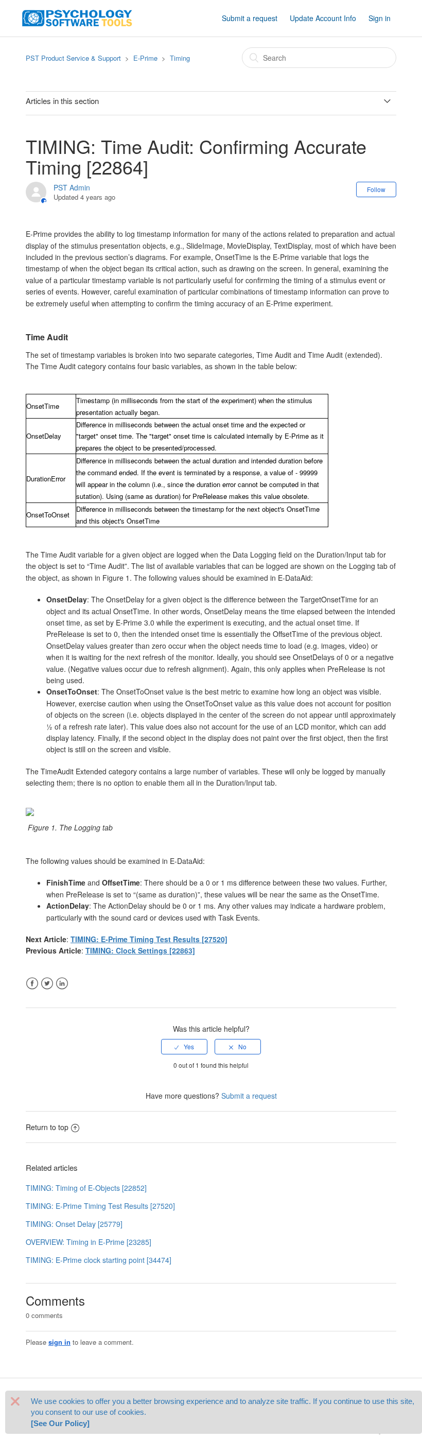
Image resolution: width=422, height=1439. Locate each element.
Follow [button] (376, 189)
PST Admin (72, 187)
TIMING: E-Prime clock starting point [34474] (98, 1260)
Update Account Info (323, 18)
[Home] (77, 17)
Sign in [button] (379, 18)
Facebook (32, 983)
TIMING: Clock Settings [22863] (140, 950)
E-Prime (145, 58)
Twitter (47, 983)
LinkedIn (62, 983)
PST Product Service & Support (73, 58)
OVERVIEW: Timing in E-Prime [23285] (88, 1242)
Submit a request (249, 18)
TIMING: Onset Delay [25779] (74, 1224)
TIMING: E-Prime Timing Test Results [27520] (149, 939)
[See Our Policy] (60, 1423)
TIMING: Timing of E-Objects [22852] (86, 1188)
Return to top (47, 1127)
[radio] (184, 1046)
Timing (180, 58)
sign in (59, 1342)
